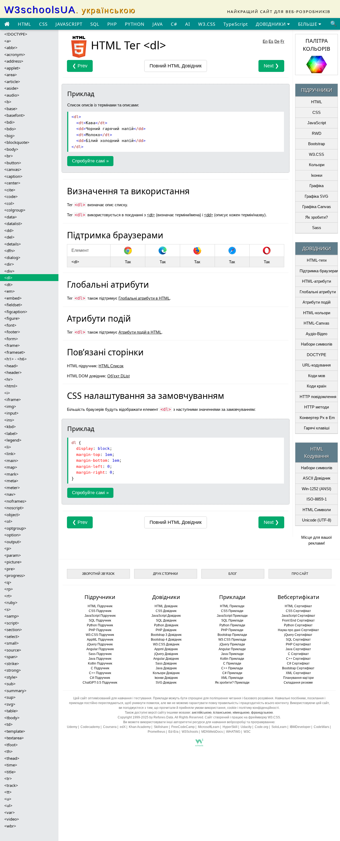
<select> (11, 636)
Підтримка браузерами (319, 271)
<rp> (8, 589)
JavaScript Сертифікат (298, 616)
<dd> (9, 230)
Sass (316, 227)
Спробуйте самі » (90, 160)
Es (271, 41)
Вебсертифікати (298, 597)
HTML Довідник (166, 606)
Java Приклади (232, 654)
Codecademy (90, 727)
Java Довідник (166, 668)
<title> (10, 771)
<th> (8, 751)
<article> (12, 81)
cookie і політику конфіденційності (253, 708)
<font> (10, 325)
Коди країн (316, 386)
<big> (9, 135)
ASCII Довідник (316, 478)
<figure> (12, 318)
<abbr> (11, 47)
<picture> (13, 561)
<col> (9, 203)
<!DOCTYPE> (15, 34)
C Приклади (232, 663)
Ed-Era (173, 732)
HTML (24, 24)
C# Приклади (232, 673)
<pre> (9, 568)
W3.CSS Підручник (100, 635)
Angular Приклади (232, 649)
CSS (43, 24)
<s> (7, 609)
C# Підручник (100, 678)
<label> (11, 433)
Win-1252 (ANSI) (316, 488)
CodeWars (321, 727)
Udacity (246, 727)
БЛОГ (232, 574)
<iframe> (12, 399)
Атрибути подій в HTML (140, 332)
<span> (11, 656)
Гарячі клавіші (316, 428)
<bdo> (10, 128)
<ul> (8, 805)
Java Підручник (99, 659)
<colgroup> (15, 210)
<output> (12, 541)
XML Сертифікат (298, 673)
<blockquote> (16, 142)
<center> (12, 183)
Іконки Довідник (166, 678)
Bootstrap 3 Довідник (166, 635)
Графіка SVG (316, 196)
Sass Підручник (100, 654)
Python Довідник (166, 625)
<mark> (11, 474)
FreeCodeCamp (183, 727)
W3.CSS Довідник (166, 644)
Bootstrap (316, 143)
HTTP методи (316, 407)
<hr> (8, 379)
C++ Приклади (232, 668)
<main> (11, 460)
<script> (11, 623)
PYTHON (134, 24)
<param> (12, 555)
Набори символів (316, 344)
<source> (12, 650)
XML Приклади (232, 678)
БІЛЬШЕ (308, 24)
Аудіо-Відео (316, 333)
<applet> (12, 68)
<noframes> (15, 501)
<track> (11, 785)
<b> (7, 101)
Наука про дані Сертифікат (298, 630)
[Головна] (7, 24)
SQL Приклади (232, 620)
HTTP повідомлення (318, 396)
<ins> (9, 419)
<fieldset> (13, 304)
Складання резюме (298, 682)
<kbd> (10, 426)
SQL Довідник (166, 620)
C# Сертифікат (298, 663)
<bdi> (9, 122)
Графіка (316, 185)
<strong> (12, 670)
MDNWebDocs (212, 732)
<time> (10, 764)
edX (123, 727)
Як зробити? (316, 217)
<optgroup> (15, 528)
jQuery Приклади (232, 644)
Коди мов (316, 375)
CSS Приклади (232, 611)
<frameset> (14, 352)
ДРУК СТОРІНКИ (165, 574)
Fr (282, 41)
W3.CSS (206, 24)
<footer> (12, 331)
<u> (7, 798)
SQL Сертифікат (298, 639)
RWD (316, 133)
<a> (7, 41)
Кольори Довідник (166, 673)
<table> (11, 710)
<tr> (8, 778)
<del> (9, 237)
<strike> (11, 663)
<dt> (8, 284)
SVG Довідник (166, 682)
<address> (13, 61)
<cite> (9, 189)
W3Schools (190, 732)
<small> (11, 643)
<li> (7, 447)
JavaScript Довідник (166, 616)
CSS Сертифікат (298, 611)
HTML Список (111, 366)
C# (174, 24)
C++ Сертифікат (298, 659)
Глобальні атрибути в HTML (144, 298)
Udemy (72, 727)
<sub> (10, 683)
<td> (8, 724)
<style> (11, 677)
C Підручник (100, 668)
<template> (14, 731)
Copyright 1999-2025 (133, 717)
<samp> (11, 616)
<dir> (9, 264)
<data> (10, 216)
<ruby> (11, 602)
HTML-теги (316, 260)
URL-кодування (316, 365)
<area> (10, 74)
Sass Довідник (166, 663)
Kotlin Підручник (100, 663)
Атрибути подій (316, 302)
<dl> (8, 277)
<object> (12, 514)
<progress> (14, 575)
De (276, 41)
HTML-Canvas (316, 323)
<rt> (8, 595)
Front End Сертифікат (298, 620)
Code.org (261, 727)
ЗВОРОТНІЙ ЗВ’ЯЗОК (98, 574)
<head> (11, 365)
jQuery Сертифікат (298, 635)
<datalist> (13, 223)
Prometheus (156, 732)
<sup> (10, 697)
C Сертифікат (298, 654)
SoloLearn (279, 727)
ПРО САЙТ (300, 574)
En (265, 41)
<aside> (11, 88)
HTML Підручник (100, 606)
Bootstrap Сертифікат (298, 668)
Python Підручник (100, 625)
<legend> (13, 440)
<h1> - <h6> (15, 358)
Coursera (110, 727)
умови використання (210, 708)
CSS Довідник (166, 611)
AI (187, 24)
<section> (13, 629)
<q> (7, 582)
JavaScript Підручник (100, 616)
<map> (10, 467)
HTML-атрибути (316, 281)
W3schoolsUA (70, 10)
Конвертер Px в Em (317, 417)
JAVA (157, 24)
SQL (94, 24)
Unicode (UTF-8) (316, 520)
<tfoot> (11, 744)
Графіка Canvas (316, 206)
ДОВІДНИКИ (271, 24)
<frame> (12, 345)
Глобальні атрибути (318, 292)
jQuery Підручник (100, 644)
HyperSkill (230, 727)
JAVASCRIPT (69, 24)
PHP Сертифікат (298, 644)
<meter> (12, 487)
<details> (12, 244)
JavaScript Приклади (232, 616)
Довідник (176, 65)
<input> (11, 413)
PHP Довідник (166, 630)
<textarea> (14, 737)
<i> (7, 392)
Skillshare (161, 727)
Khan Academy (140, 727)
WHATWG (233, 732)
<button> (12, 162)
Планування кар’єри (298, 678)
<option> (12, 534)
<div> (9, 271)
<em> (9, 291)
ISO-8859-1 (317, 499)
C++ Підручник (100, 673)
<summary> (15, 690)
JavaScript (316, 122)
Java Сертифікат (298, 649)
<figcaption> (15, 311)
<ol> (8, 521)
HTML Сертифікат (298, 606)
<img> (10, 406)
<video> (11, 819)
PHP (112, 24)
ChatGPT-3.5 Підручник (100, 682)
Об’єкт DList (118, 376)
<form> (11, 338)
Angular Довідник (166, 659)
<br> (8, 155)
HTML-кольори (316, 312)
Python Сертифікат (298, 625)
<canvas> (13, 169)
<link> (10, 453)
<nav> (10, 494)
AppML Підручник (100, 639)
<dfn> (9, 250)
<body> (11, 149)
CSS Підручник (100, 611)
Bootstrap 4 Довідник (166, 639)
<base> (11, 108)
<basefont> (14, 115)
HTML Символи (317, 509)
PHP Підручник (100, 630)
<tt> (8, 792)
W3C (247, 732)
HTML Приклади (232, 606)
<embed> (13, 298)
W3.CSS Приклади (232, 639)
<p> (7, 548)
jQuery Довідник (166, 654)
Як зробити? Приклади (232, 682)
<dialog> (12, 257)
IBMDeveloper (300, 727)
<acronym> (14, 54)
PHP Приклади (232, 630)
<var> (9, 812)
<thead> (11, 758)
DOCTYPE (316, 354)
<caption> (13, 176)
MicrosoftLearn (208, 727)
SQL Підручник (100, 620)
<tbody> (12, 717)
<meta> (11, 480)
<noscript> (14, 507)
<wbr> (10, 826)
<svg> (9, 704)
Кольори (316, 164)
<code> (11, 196)
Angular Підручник (100, 649)
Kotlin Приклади (232, 659)
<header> (13, 372)
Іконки (316, 175)
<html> (11, 386)
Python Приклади (232, 625)
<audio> (11, 95)
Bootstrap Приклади (232, 635)
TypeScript (235, 24)
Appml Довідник (166, 649)
